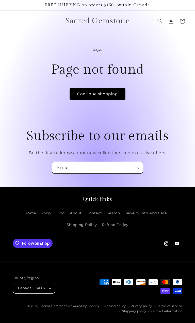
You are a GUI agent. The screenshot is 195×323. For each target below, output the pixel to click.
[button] (10, 21)
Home (30, 213)
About (76, 213)
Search (113, 213)
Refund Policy (115, 224)
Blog (60, 213)
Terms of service (169, 306)
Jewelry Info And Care (146, 213)
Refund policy (115, 306)
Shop (46, 213)
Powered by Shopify (84, 306)
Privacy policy (141, 306)
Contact (94, 213)
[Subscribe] (137, 168)
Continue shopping (97, 93)
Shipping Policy (82, 224)
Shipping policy (134, 311)
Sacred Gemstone (54, 306)
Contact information (166, 311)
